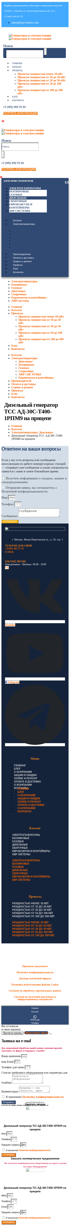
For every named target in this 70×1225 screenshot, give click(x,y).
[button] (8, 46)
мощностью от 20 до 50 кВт (32, 910)
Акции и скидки (25, 775)
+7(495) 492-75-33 (14, 548)
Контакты (18, 100)
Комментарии (10, 1091)
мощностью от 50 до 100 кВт (32, 913)
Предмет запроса (10, 1145)
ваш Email (7, 1061)
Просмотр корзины (12, 1033)
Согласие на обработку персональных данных (35, 990)
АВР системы (19, 210)
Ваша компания (11, 1056)
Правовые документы (35, 966)
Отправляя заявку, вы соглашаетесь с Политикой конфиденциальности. (29, 489)
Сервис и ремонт (22, 261)
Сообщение (9, 516)
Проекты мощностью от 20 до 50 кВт (42, 80)
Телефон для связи (13, 1067)
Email (4, 1207)
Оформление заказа (36, 1032)
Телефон (7, 504)
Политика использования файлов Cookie (35, 984)
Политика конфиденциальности (35, 972)
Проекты (17, 70)
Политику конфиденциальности (43, 1096)
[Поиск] (45, 51)
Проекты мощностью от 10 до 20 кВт (42, 77)
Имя (4, 497)
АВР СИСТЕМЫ (23, 244)
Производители (22, 254)
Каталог (17, 67)
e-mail (9, 552)
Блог (15, 97)
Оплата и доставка (23, 258)
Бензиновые (19, 191)
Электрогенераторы (25, 188)
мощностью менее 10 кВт (30, 903)
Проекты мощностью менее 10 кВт (40, 73)
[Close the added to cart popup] (50, 1033)
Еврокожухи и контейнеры (34, 247)
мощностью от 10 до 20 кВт (32, 906)
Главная (17, 63)
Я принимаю (35, 1096)
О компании (23, 772)
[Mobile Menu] (4, 31)
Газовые (15, 194)
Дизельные (18, 197)
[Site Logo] (30, 37)
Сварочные (18, 201)
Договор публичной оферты (35, 978)
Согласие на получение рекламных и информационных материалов (35, 998)
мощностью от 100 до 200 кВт (33, 916)
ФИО (4, 1195)
